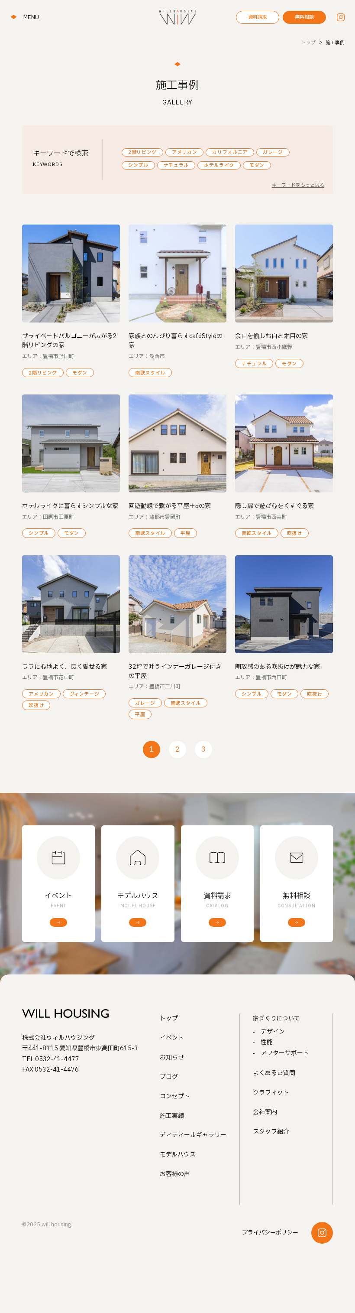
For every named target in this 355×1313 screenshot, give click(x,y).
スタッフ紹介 (271, 1131)
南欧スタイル (150, 373)
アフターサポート (285, 1053)
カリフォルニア (230, 152)
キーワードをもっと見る (298, 185)
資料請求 (257, 17)
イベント (172, 1038)
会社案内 (265, 1112)
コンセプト (175, 1096)
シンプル (138, 165)
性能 (267, 1042)
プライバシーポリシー (270, 1232)
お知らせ (172, 1057)
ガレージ (273, 152)
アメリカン (184, 152)
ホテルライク (219, 165)
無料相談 (304, 17)
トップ (169, 1018)
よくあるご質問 (274, 1073)
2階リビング (142, 152)
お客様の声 (175, 1174)
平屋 (185, 533)
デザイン (273, 1031)
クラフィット (271, 1092)
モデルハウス (178, 1154)
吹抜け (294, 533)
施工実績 (172, 1116)
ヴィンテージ (84, 694)
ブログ (169, 1077)
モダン (257, 165)
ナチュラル (176, 165)
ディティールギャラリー (193, 1135)
